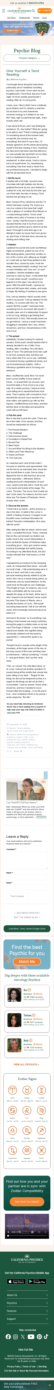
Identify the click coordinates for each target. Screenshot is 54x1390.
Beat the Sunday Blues (26, 917)
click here (11, 712)
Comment (11, 849)
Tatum (28, 1015)
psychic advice (28, 739)
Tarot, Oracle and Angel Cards (20, 731)
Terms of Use (29, 1366)
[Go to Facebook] (8, 1337)
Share (16, 751)
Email (9, 883)
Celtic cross (28, 737)
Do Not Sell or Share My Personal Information (27, 1371)
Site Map (42, 1366)
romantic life (12, 747)
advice (13, 734)
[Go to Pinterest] (39, 1337)
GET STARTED (44, 10)
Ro (25, 990)
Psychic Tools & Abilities (19, 728)
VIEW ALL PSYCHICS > (26, 1064)
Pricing (36, 17)
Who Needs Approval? (28, 913)
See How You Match (27, 1201)
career (19, 737)
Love (44, 17)
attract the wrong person (28, 734)
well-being (38, 747)
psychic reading (14, 742)
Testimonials (24, 17)
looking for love (13, 739)
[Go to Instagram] (15, 1337)
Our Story (11, 17)
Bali (26, 1041)
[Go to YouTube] (31, 1337)
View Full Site (25, 1349)
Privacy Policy (14, 1366)
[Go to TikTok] (46, 1337)
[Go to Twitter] (22, 1337)
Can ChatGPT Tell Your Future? (21, 802)
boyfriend (11, 737)
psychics (26, 742)
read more (41, 817)
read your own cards (16, 745)
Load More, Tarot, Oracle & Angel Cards (27, 928)
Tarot (30, 747)
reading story (32, 745)
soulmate (23, 747)
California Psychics (18, 79)
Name (9, 873)
